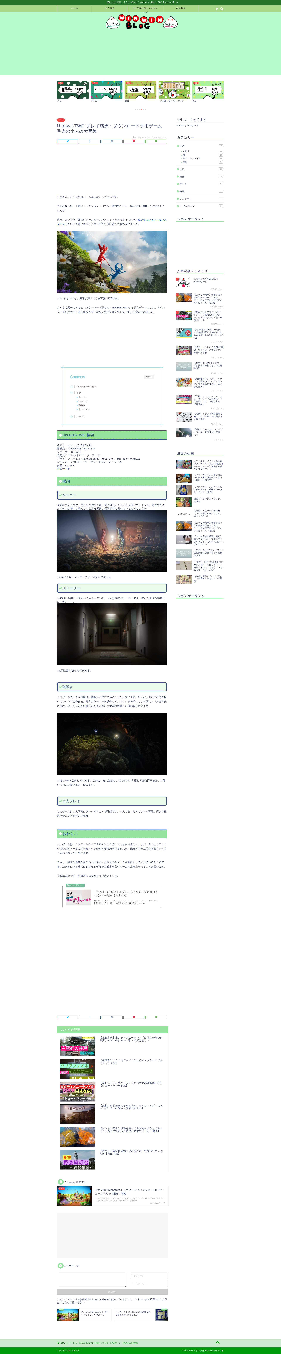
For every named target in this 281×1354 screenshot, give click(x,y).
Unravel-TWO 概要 (86, 386)
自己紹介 (110, 8)
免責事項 (180, 8)
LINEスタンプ (200, 206)
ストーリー (84, 401)
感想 (78, 392)
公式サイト (63, 468)
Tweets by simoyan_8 (187, 125)
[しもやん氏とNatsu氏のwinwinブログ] (140, 29)
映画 (201, 169)
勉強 (200, 191)
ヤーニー (83, 397)
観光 (201, 176)
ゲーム (61, 120)
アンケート (200, 198)
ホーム (74, 8)
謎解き (82, 405)
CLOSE (149, 377)
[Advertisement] (143, 54)
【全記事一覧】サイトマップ (145, 9)
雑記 (202, 162)
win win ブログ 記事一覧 (69, 1350)
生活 (201, 146)
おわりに (81, 416)
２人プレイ (84, 409)
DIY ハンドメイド (202, 158)
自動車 (202, 151)
